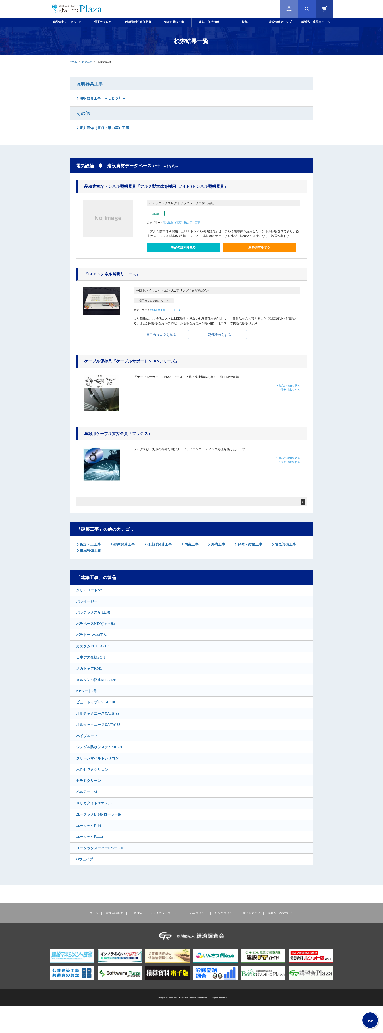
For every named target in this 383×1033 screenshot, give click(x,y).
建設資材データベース (67, 21)
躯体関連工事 (124, 544)
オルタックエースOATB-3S (97, 713)
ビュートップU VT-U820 (95, 702)
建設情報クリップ (280, 21)
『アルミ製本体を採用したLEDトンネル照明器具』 (156, 186)
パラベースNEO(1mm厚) (95, 624)
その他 (83, 113)
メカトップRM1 (89, 668)
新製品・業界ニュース (315, 21)
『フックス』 (118, 433)
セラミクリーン (88, 781)
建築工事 (87, 61)
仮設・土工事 (90, 544)
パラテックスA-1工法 (93, 612)
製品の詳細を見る (183, 247)
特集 (245, 21)
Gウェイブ (84, 859)
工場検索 (136, 913)
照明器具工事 (89, 83)
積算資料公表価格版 (138, 21)
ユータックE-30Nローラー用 (98, 814)
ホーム (73, 61)
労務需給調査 (114, 913)
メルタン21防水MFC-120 (96, 680)
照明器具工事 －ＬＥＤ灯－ (102, 98)
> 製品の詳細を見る (288, 385)
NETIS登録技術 (174, 21)
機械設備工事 (90, 550)
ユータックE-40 (88, 826)
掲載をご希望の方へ (281, 913)
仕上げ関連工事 (159, 544)
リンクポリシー (225, 913)
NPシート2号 (86, 691)
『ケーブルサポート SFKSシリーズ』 (131, 361)
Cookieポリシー (197, 913)
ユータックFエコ (89, 837)
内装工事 (191, 544)
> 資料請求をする (289, 389)
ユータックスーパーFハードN (100, 848)
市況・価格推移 (209, 21)
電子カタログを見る (161, 335)
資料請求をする (259, 247)
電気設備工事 (285, 544)
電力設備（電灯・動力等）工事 (104, 128)
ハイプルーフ (87, 736)
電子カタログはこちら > (153, 300)
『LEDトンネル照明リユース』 (112, 274)
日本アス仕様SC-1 (90, 657)
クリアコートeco (89, 590)
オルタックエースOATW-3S (98, 724)
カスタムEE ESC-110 (92, 646)
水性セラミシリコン (92, 769)
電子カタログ (102, 21)
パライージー (87, 601)
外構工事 (217, 544)
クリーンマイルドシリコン (97, 758)
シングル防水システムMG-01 (99, 747)
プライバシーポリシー (164, 913)
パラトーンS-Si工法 (91, 635)
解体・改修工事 (249, 544)
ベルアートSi (86, 792)
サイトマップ (251, 913)
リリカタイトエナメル (94, 803)
